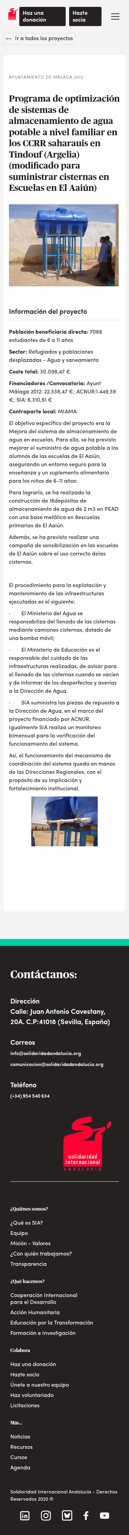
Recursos (21, 1447)
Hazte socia (80, 17)
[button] (115, 16)
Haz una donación (34, 17)
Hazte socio (24, 1375)
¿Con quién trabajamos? (41, 1254)
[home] (11, 14)
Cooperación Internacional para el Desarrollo (43, 1299)
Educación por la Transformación (51, 1323)
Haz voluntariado (32, 1395)
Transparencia (28, 1264)
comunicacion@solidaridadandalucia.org (57, 1064)
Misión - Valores (30, 1244)
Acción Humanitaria (35, 1313)
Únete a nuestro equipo (39, 1385)
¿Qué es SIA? (26, 1223)
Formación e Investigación (43, 1333)
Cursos (18, 1457)
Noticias (20, 1437)
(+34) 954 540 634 (30, 1096)
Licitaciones (25, 1406)
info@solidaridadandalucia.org (45, 1053)
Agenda (20, 1468)
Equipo (19, 1233)
